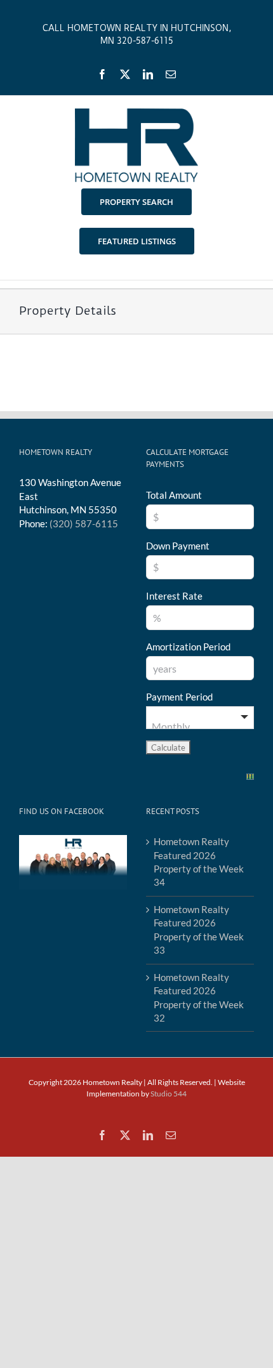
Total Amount (174, 495)
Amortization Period (188, 646)
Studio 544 (168, 1093)
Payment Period (179, 696)
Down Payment (178, 545)
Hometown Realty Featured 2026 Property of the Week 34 (199, 862)
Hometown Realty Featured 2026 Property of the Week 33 (199, 930)
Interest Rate (174, 596)
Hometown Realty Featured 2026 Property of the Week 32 (199, 997)
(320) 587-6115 (84, 523)
